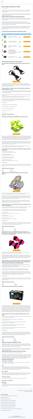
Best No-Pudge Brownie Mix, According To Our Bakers (8, 402)
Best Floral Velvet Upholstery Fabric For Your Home (8, 403)
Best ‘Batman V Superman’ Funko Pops (6, 410)
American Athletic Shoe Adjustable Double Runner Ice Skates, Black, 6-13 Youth (13, 37)
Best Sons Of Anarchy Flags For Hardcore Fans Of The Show (9, 395)
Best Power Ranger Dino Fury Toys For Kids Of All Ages (8, 400)
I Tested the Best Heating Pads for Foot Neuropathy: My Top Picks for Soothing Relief (24, 390)
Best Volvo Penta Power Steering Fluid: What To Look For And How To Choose (11, 408)
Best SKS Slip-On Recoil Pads (5, 397)
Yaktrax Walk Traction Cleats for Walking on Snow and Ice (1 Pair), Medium (13, 46)
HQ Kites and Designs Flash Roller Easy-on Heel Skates (13, 57)
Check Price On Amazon (27, 41)
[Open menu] (31, 1)
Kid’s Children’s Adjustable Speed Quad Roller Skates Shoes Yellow (13, 41)
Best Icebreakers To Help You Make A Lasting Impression (8, 405)
